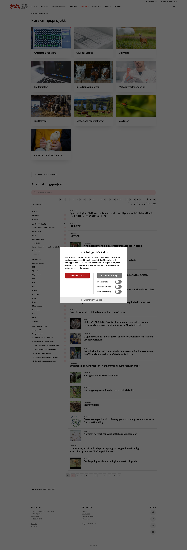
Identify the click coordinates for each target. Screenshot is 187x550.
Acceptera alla (77, 275)
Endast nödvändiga (109, 275)
